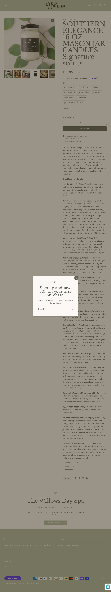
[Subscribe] (72, 309)
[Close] (76, 278)
